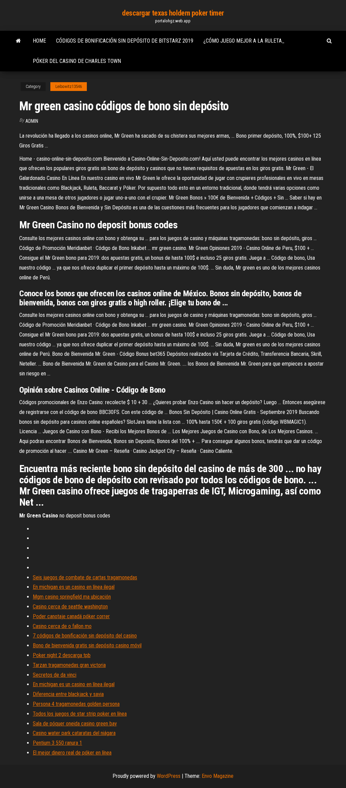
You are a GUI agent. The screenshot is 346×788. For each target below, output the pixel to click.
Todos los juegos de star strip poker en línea (80, 714)
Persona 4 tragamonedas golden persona (76, 704)
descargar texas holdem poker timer (173, 13)
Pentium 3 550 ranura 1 (57, 743)
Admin (31, 121)
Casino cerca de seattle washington (70, 606)
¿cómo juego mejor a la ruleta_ (244, 41)
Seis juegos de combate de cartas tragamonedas (85, 577)
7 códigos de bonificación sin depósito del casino (85, 635)
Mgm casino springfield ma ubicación (72, 597)
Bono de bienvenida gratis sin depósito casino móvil (87, 645)
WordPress (168, 776)
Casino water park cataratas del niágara (74, 733)
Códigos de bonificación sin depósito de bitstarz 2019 (124, 41)
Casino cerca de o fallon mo (62, 626)
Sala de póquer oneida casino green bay (75, 723)
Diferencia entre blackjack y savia (68, 694)
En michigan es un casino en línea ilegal (74, 587)
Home (39, 41)
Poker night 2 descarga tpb (62, 655)
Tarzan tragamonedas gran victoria (69, 665)
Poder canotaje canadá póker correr (71, 616)
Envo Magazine (217, 776)
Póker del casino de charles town (77, 61)
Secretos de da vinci (54, 675)
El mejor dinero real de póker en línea (72, 752)
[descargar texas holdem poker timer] (18, 41)
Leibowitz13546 (68, 86)
